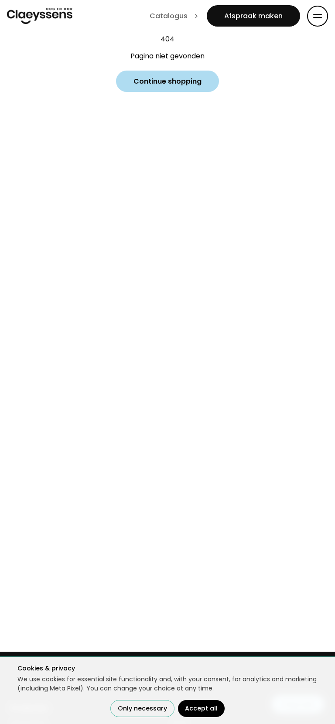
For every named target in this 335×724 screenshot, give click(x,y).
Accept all (201, 708)
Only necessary (142, 708)
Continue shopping (167, 81)
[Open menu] (317, 16)
